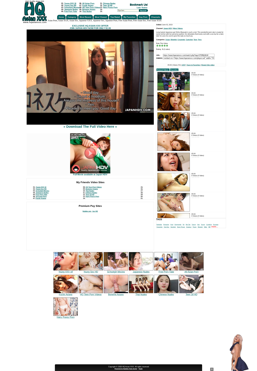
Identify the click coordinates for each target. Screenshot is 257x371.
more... (214, 227)
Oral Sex (166, 227)
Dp (183, 224)
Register (144, 7)
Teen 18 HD (107, 5)
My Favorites (129, 17)
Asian (167, 40)
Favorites (174, 70)
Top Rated (115, 17)
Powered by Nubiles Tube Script (126, 369)
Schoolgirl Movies (71, 7)
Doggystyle (178, 224)
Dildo (205, 227)
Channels (155, 17)
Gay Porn (143, 17)
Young (203, 224)
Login (139, 7)
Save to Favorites (193, 65)
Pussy (194, 227)
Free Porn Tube (70, 11)
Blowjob (174, 40)
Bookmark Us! (139, 4)
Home (61, 17)
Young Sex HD (70, 5)
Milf (209, 227)
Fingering (166, 224)
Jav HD (95, 211)
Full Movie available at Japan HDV (90, 174)
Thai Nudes (87, 11)
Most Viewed (101, 17)
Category (72, 17)
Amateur (188, 227)
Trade (141, 369)
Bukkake (159, 224)
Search (143, 11)
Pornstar (215, 224)
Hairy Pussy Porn (110, 7)
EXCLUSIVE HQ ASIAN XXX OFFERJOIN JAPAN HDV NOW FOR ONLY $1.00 (90, 27)
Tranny (194, 224)
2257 (184, 65)
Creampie (181, 40)
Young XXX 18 (70, 3)
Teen (195, 40)
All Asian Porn (88, 3)
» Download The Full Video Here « (90, 126)
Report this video (207, 65)
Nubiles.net (87, 211)
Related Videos (163, 70)
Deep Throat (181, 227)
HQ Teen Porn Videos (91, 7)
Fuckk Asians (87, 5)
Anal (171, 224)
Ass (198, 224)
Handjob (173, 227)
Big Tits (188, 224)
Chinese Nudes (109, 3)
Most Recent (85, 17)
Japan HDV (167, 28)
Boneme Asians (88, 9)
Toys (200, 40)
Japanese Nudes (71, 9)
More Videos (178, 28)
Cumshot (189, 40)
